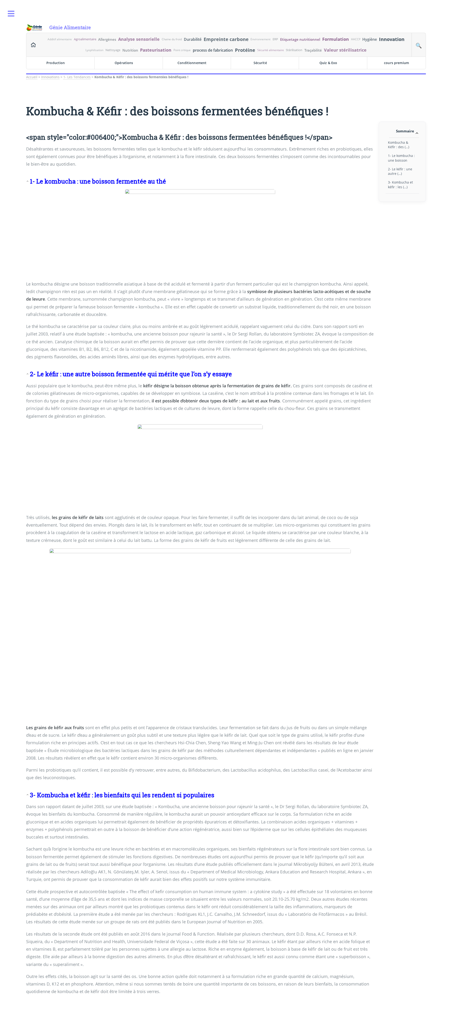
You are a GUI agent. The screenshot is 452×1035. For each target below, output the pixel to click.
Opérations (124, 63)
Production (55, 63)
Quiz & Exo (328, 63)
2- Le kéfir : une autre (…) (400, 171)
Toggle (11, 14)
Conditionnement (192, 63)
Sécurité (260, 63)
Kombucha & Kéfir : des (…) (398, 144)
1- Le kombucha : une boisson (401, 157)
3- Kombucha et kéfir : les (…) (400, 184)
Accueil (31, 77)
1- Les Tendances (77, 77)
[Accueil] (33, 45)
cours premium (396, 63)
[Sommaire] (28, 181)
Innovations (50, 77)
